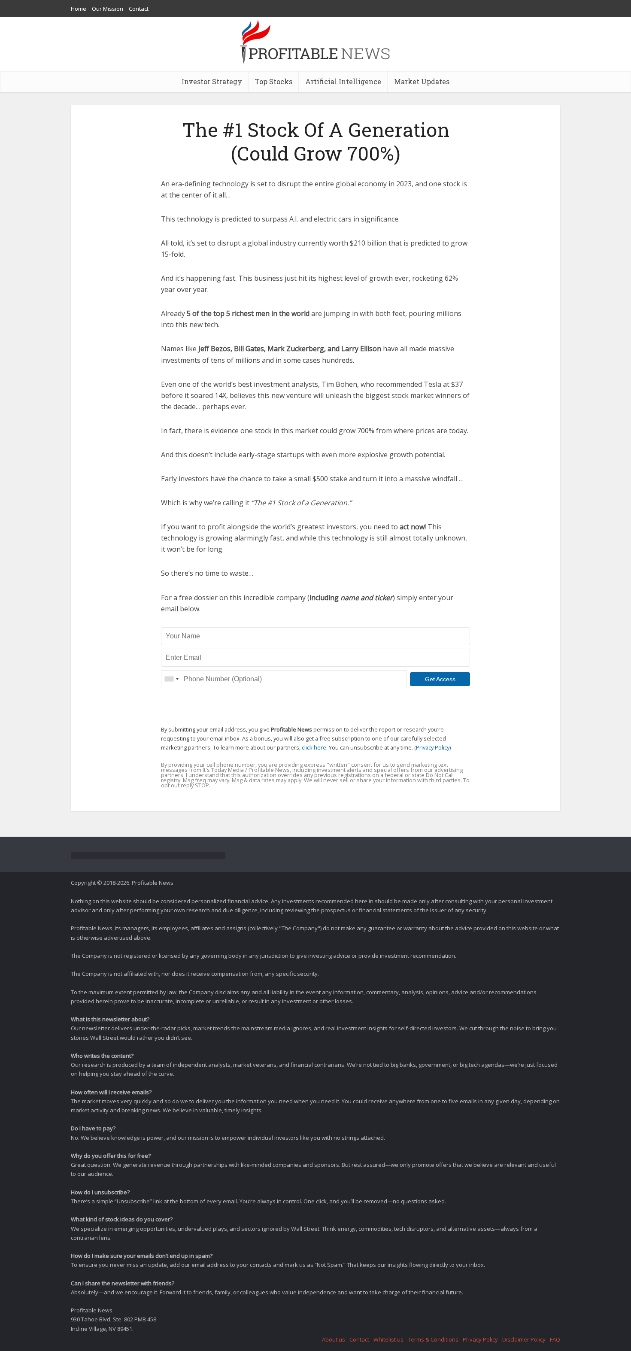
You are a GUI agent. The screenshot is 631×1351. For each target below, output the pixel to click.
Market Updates (421, 81)
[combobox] (171, 679)
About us (333, 1339)
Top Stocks (273, 81)
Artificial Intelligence (343, 81)
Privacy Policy (480, 1339)
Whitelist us (388, 1339)
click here (314, 747)
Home (78, 8)
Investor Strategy (212, 81)
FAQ (555, 1339)
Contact (139, 8)
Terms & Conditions (433, 1339)
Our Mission (107, 8)
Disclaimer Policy (524, 1339)
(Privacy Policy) (432, 747)
